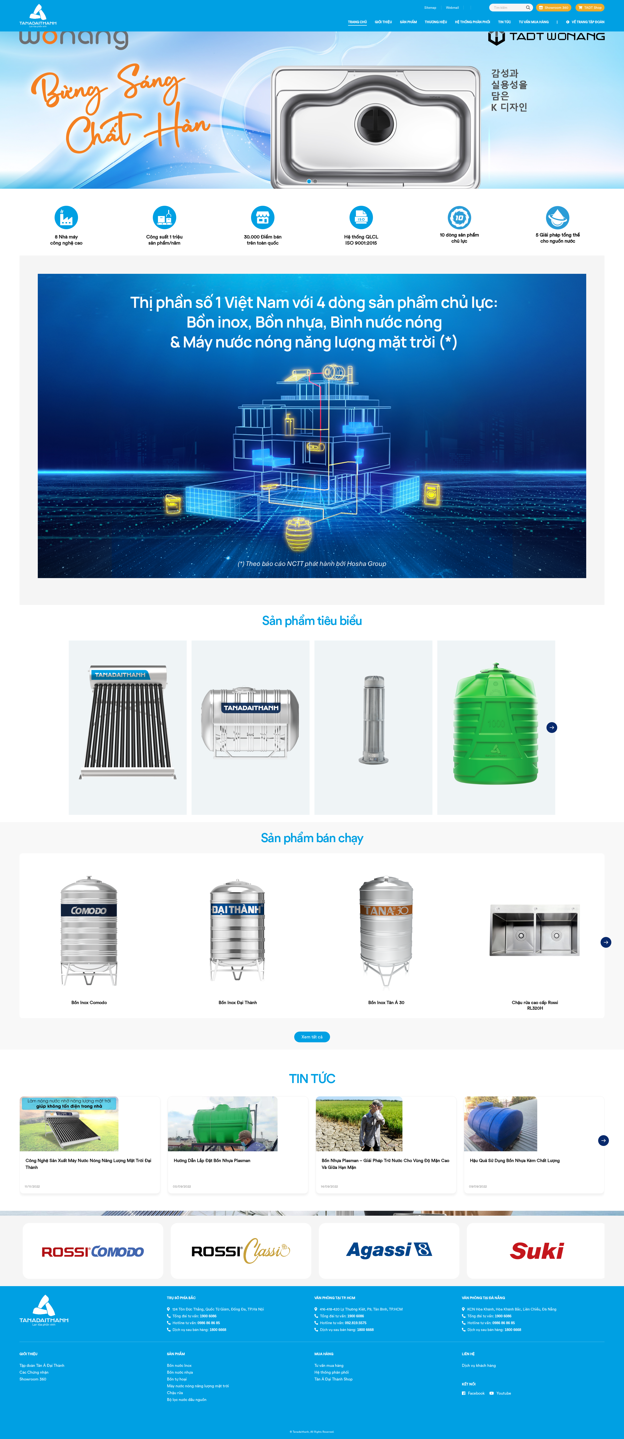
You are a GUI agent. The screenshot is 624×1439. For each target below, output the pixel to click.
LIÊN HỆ (468, 1354)
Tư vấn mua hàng (534, 22)
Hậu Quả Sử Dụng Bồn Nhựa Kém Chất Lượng (515, 1160)
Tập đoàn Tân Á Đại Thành (42, 1365)
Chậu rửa (175, 1392)
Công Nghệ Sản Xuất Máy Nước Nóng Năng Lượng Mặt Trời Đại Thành (88, 1164)
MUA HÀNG (323, 1354)
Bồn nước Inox (179, 1365)
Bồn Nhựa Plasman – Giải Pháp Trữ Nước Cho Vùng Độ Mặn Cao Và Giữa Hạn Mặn (385, 1164)
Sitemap (430, 8)
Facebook (476, 1393)
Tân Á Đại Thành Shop (333, 1379)
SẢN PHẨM (176, 1354)
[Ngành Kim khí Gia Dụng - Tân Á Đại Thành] (38, 16)
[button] (551, 727)
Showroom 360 (556, 7)
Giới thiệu (383, 22)
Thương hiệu (436, 22)
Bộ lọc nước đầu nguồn (186, 1399)
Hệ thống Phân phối (472, 22)
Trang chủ (357, 22)
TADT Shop (593, 7)
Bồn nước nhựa (180, 1372)
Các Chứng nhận (34, 1372)
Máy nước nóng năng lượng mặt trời (198, 1385)
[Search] (528, 7)
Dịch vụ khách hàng (479, 1365)
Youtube (503, 1393)
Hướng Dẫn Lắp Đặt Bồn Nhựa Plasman (212, 1160)
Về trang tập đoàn (588, 22)
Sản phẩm (408, 22)
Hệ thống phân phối (331, 1372)
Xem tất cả (312, 1037)
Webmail (452, 8)
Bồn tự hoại (177, 1379)
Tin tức (504, 22)
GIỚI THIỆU (29, 1354)
